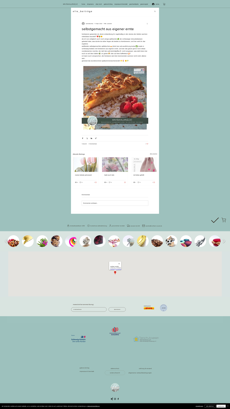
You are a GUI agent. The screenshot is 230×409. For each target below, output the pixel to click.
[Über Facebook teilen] (82, 138)
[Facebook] (118, 399)
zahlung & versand (145, 368)
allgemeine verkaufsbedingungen (140, 373)
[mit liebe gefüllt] (144, 164)
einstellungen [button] (199, 406)
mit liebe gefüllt (138, 175)
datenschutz (115, 368)
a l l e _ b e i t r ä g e (82, 11)
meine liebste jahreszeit (83, 175)
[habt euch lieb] (115, 164)
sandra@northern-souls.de (154, 226)
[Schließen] (228, 406)
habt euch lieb (109, 175)
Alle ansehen (153, 154)
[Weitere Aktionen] (147, 23)
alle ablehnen (210, 406)
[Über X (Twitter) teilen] (87, 138)
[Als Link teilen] (96, 138)
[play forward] (224, 241)
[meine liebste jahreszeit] (86, 164)
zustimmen (221, 406)
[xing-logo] (112, 399)
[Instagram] (115, 399)
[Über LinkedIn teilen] (91, 138)
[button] (164, 4)
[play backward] (6, 241)
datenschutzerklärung (93, 406)
